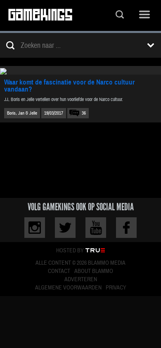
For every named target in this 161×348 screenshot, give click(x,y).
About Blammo (93, 271)
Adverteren (80, 279)
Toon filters (150, 45)
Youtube (95, 227)
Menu (144, 15)
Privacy (116, 288)
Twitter (65, 227)
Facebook (126, 227)
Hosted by (70, 250)
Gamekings (40, 15)
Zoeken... (119, 15)
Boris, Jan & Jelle (22, 113)
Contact (59, 271)
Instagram (34, 227)
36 (84, 113)
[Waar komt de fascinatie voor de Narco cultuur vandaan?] (80, 70)
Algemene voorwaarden (68, 288)
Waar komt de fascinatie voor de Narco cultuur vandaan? (69, 86)
